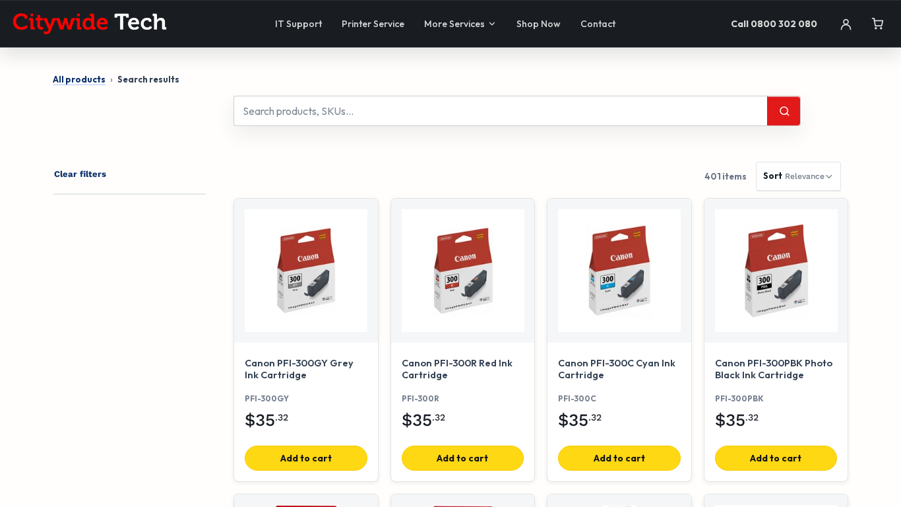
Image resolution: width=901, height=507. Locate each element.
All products (79, 79)
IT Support (298, 24)
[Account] (845, 24)
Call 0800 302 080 (774, 24)
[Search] (783, 110)
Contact (597, 24)
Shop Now (538, 24)
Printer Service (373, 24)
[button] (798, 176)
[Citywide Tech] (90, 23)
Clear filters (80, 174)
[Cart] (877, 24)
